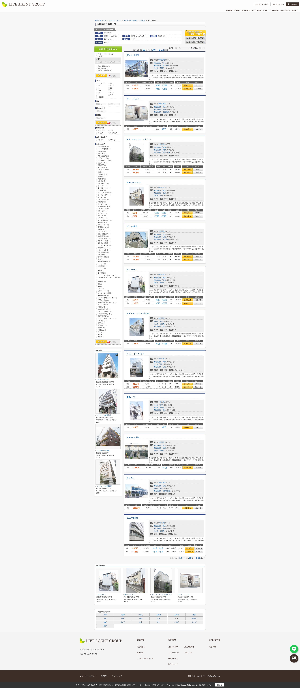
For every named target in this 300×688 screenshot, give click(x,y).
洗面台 (101, 259)
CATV (101, 288)
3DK (99, 92)
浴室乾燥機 (102, 254)
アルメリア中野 (133, 437)
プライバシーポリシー (145, 658)
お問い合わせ (285, 10)
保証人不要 (102, 163)
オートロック (103, 295)
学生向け (102, 197)
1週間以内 (113, 133)
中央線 (156, 68)
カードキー (102, 186)
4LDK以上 (101, 97)
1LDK (112, 86)
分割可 (101, 172)
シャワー (102, 264)
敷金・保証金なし (104, 66)
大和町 (176, 622)
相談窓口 (295, 10)
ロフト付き (102, 211)
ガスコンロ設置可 (105, 192)
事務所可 (102, 165)
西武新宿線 (157, 63)
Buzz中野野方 (132, 518)
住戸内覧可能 (103, 316)
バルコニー (102, 218)
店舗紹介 (237, 10)
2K (98, 88)
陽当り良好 (102, 153)
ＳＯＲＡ (130, 478)
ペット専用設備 (104, 149)
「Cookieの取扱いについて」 (189, 685)
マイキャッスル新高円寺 (104, 486)
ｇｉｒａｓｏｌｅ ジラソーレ (139, 139)
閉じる (219, 685)
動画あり (113, 140)
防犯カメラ (102, 307)
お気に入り (188, 652)
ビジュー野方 (132, 226)
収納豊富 (102, 282)
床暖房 (101, 271)
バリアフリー (103, 170)
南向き (101, 334)
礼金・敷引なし (103, 68)
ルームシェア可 (104, 195)
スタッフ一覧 (256, 10)
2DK (111, 88)
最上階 (101, 332)
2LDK (99, 90)
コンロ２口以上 (104, 241)
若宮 (105, 626)
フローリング (103, 209)
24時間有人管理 (104, 309)
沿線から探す (173, 647)
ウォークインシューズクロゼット (108, 278)
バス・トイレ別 (104, 250)
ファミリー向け (104, 204)
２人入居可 (102, 167)
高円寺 (162, 68)
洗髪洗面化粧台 (104, 261)
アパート (101, 54)
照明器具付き (103, 227)
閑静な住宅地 (103, 156)
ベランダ (102, 215)
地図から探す (173, 658)
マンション (110, 54)
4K (98, 95)
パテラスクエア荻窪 (103, 379)
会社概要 (140, 652)
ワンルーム (101, 83)
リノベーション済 (105, 160)
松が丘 (123, 622)
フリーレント (103, 183)
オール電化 (102, 222)
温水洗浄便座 (103, 257)
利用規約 (104, 676)
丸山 (140, 622)
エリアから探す (174, 652)
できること (267, 10)
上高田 (176, 615)
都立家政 (166, 66)
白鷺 (105, 618)
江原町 (141, 615)
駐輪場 (101, 229)
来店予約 (212, 647)
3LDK (112, 92)
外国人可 (102, 190)
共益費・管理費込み (104, 70)
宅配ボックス (103, 300)
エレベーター (103, 225)
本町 (105, 622)
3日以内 (100, 133)
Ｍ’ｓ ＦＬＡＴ (133, 99)
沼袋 (164, 109)
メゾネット (102, 213)
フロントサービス (105, 311)
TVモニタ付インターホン (107, 298)
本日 (111, 130)
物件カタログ (173, 664)
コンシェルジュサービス (107, 318)
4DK (111, 95)
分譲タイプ (102, 174)
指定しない (101, 130)
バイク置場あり (104, 231)
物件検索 (229, 10)
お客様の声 (246, 10)
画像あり (101, 140)
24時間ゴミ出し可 (105, 314)
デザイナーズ (103, 158)
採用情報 (275, 10)
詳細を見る (187, 85)
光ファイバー (103, 291)
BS (100, 286)
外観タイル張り (104, 238)
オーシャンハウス (134, 183)
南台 (158, 622)
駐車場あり (102, 321)
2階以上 (101, 323)
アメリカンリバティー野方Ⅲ (138, 313)
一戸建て (101, 56)
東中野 (194, 618)
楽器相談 (102, 151)
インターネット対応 (105, 293)
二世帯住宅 (102, 181)
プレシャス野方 (133, 55)
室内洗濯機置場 (104, 206)
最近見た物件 (189, 647)
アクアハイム (132, 270)
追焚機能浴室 (103, 252)
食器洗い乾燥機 (104, 243)
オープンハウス (104, 188)
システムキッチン (105, 245)
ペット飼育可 (103, 147)
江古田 (123, 615)
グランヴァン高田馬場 (104, 415)
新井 (105, 615)
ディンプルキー (104, 305)
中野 (161, 196)
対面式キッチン (104, 248)
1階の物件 (102, 325)
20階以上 (102, 330)
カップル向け (103, 199)
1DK (99, 86)
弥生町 (194, 622)
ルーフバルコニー (105, 220)
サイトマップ (117, 676)
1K (111, 83)
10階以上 (102, 327)
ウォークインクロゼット (107, 275)
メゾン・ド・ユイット (135, 354)
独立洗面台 (102, 266)
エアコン (102, 268)
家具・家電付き (104, 234)
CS (100, 284)
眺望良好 (102, 179)
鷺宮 (194, 615)
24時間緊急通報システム (107, 302)
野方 (164, 60)
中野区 (160, 60)
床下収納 (102, 273)
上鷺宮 (158, 615)
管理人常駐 (102, 176)
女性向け (102, 202)
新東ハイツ (131, 397)
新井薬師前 (166, 152)
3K (111, 90)
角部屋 (101, 337)
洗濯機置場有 (103, 236)
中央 (122, 618)
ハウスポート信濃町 (103, 450)
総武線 (156, 407)
